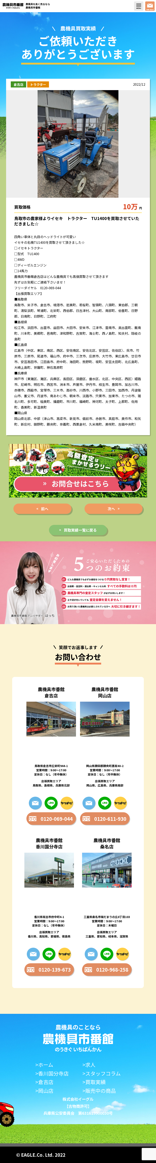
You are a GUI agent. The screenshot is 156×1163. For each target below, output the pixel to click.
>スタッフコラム (101, 1073)
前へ (44, 508)
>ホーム (44, 1064)
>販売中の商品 (99, 1090)
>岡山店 (44, 1090)
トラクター (38, 84)
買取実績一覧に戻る (80, 530)
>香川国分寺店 (52, 1073)
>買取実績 (94, 1081)
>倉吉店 (44, 1081)
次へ (111, 508)
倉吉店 (18, 84)
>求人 (88, 1064)
